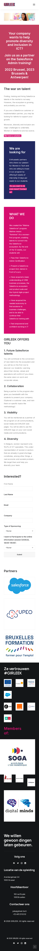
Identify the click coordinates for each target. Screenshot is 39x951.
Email (6, 505)
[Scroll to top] (35, 946)
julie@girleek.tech (19, 911)
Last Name (8, 494)
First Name (8, 484)
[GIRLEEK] (9, 4)
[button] (34, 4)
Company (8, 515)
